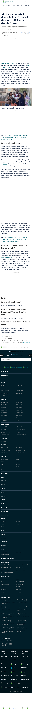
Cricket (13, 5)
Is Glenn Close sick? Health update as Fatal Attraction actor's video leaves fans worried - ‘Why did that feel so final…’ (7, 637)
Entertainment (27, 5)
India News (19, 5)
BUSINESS (3, 488)
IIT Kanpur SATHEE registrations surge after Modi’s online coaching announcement (22, 629)
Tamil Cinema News (20, 436)
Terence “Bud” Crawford (8, 63)
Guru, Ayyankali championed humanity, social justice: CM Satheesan (22, 636)
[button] (2, 2)
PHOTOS (3, 492)
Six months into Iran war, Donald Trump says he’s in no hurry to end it (7, 615)
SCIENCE (3, 507)
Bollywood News (4, 434)
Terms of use (25, 658)
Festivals (18, 469)
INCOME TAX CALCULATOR (7, 565)
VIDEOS (3, 495)
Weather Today (14, 661)
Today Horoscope (5, 577)
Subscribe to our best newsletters (16, 361)
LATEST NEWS (4, 378)
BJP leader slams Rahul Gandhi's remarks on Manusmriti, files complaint (23, 622)
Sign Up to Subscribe (16, 369)
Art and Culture (4, 466)
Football (18, 528)
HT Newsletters (25, 661)
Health (2, 471)
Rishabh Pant (19, 400)
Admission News (4, 454)
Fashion (2, 469)
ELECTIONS (3, 545)
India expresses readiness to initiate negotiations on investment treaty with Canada (23, 615)
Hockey (2, 531)
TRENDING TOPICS (5, 583)
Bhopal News (19, 409)
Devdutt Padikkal (5, 398)
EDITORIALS (4, 514)
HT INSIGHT (4, 541)
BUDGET (3, 499)
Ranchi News (4, 427)
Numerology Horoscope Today (23, 572)
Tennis (17, 531)
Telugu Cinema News (5, 439)
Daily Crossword (20, 559)
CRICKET (3, 390)
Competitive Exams (5, 457)
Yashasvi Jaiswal (4, 400)
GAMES (2, 556)
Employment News (20, 457)
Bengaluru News (4, 409)
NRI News (3, 599)
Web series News (5, 442)
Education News (20, 460)
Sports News (18, 347)
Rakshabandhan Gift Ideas (7, 580)
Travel (17, 474)
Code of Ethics (25, 663)
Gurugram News (20, 414)
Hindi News (18, 596)
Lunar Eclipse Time (20, 577)
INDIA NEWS (4, 386)
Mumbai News (4, 422)
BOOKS (2, 537)
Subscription (4, 663)
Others (2, 534)
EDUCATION (4, 452)
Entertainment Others (21, 442)
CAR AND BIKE (4, 518)
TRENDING (3, 484)
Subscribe (27, 1)
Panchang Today (19, 574)
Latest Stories (5, 604)
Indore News (4, 417)
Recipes (17, 471)
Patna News (3, 425)
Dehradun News (20, 412)
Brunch (17, 466)
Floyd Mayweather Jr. (7, 257)
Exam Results (4, 460)
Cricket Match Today (20, 392)
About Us (3, 658)
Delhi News (3, 414)
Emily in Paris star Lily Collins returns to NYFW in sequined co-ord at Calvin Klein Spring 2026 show (15, 137)
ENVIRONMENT (4, 503)
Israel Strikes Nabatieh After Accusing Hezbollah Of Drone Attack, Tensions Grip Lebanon (7, 629)
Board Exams (19, 454)
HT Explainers (19, 599)
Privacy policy (4, 661)
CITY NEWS (3, 407)
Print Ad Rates (14, 663)
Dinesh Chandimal (5, 403)
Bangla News (19, 594)
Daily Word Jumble (5, 562)
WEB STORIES (4, 480)
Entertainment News (5, 594)
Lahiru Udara (19, 403)
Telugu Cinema (19, 591)
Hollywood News (20, 434)
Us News (5, 347)
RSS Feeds (13, 666)
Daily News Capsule (5, 365)
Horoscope (3, 448)
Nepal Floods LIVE (5, 572)
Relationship (3, 474)
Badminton (3, 528)
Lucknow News (19, 420)
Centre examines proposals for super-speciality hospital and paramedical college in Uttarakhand (7, 622)
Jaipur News (19, 417)
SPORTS (3, 526)
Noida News (19, 422)
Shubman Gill (19, 395)
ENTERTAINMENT (5, 431)
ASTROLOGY (4, 445)
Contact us (13, 658)
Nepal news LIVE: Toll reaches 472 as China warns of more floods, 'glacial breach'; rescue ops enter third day (7, 650)
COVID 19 (3, 553)
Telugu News (4, 596)
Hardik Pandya (19, 398)
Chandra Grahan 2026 (6, 574)
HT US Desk (5, 35)
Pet (1, 476)
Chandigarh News (5, 412)
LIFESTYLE (3, 463)
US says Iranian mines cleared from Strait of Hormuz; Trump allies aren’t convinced (8, 608)
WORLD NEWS (4, 382)
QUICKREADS (4, 549)
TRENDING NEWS (5, 569)
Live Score (3, 395)
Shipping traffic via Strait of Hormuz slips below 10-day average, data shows (23, 608)
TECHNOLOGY (4, 522)
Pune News (18, 425)
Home (2, 5)
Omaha (5, 164)
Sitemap (3, 666)
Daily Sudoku (4, 559)
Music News (3, 436)
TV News (18, 439)
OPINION (3, 511)
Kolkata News (4, 420)
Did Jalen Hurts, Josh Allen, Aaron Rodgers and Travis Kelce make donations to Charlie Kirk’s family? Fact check (14, 239)
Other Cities (19, 427)
